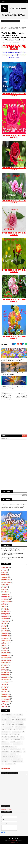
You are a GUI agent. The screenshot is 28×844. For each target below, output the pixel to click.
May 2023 (4, 608)
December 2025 (5, 579)
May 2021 (3, 647)
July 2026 (4, 569)
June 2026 (4, 570)
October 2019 (5, 679)
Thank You (4, 734)
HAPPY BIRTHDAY (20, 719)
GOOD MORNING (9, 27)
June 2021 (4, 645)
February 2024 (5, 593)
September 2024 (6, 582)
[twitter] (26, 1)
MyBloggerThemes (14, 842)
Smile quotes (5, 758)
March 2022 (4, 630)
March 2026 (4, 576)
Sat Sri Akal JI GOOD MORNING (9, 756)
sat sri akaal (8, 763)
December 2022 (5, 615)
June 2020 (4, 665)
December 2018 (5, 696)
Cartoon (19, 729)
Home (2, 27)
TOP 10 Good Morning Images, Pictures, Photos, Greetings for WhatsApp (13, 373)
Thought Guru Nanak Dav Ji (8, 736)
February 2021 (5, 652)
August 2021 (4, 642)
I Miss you (4, 731)
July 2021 (3, 643)
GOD (7, 739)
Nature (4, 754)
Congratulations (16, 731)
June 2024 (4, 587)
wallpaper (8, 729)
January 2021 (4, 654)
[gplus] (18, 838)
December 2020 (5, 655)
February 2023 (5, 611)
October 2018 (5, 699)
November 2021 (5, 637)
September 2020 (6, 660)
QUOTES (19, 714)
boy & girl (4, 761)
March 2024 (4, 591)
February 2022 (5, 632)
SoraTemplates (13, 840)
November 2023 (5, 598)
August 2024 (5, 584)
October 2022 (5, 618)
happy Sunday (17, 739)
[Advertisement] (14, 419)
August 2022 (4, 621)
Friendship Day (17, 751)
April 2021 (4, 648)
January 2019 (4, 694)
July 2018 (3, 704)
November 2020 (5, 657)
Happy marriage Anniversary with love (11, 749)
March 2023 (4, 609)
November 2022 (5, 616)
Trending (16, 758)
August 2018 (4, 703)
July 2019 (3, 684)
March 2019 (4, 691)
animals (8, 724)
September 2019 (5, 681)
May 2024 (4, 589)
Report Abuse (5, 768)
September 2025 (6, 581)
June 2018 (4, 706)
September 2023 (6, 601)
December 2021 (5, 635)
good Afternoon (6, 719)
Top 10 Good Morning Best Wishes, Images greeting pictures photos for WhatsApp (12, 359)
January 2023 (5, 613)
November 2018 (5, 698)
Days (3, 741)
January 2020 (5, 674)
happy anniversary (20, 726)
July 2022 (3, 623)
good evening (19, 724)
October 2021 (5, 638)
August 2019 (4, 682)
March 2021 (4, 650)
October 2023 (5, 599)
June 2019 (4, 686)
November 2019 (5, 677)
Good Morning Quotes (7, 746)
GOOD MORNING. (11, 717)
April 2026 (4, 574)
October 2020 (5, 659)
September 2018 (5, 701)
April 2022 (4, 628)
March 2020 (4, 670)
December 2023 (5, 596)
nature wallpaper (15, 741)
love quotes (5, 751)
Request (13, 754)
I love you (19, 722)
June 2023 (4, 606)
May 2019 (3, 687)
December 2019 (5, 676)
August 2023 (4, 603)
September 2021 (5, 640)
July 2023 (3, 604)
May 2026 (4, 572)
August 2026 (4, 567)
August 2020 (4, 662)
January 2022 (5, 633)
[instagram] (15, 838)
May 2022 (4, 626)
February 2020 (5, 672)
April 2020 (4, 669)
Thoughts (9, 722)
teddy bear (5, 744)
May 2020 (4, 667)
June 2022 (4, 625)
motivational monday (17, 761)
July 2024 (4, 586)
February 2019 (5, 693)
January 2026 (5, 577)
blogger (24, 435)
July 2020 (4, 664)
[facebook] (9, 838)
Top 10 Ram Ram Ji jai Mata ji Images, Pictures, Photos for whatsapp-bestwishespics (13, 549)
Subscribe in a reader (6, 809)
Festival (8, 726)
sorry (22, 736)
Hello (14, 734)
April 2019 (4, 689)
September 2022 (6, 620)
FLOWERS (16, 744)
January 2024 (5, 594)
